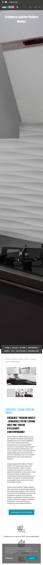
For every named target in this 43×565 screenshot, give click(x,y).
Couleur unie (21, 351)
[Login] (29, 7)
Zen (12, 351)
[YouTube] (6, 2)
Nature (14, 348)
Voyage (7, 348)
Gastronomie (32, 348)
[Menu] (39, 7)
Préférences (9, 558)
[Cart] (34, 7)
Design (6, 351)
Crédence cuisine (17, 359)
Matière (22, 348)
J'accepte (32, 558)
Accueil (7, 359)
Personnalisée (33, 351)
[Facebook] (2, 2)
